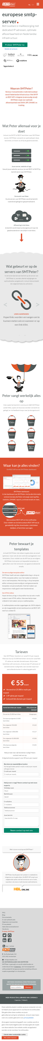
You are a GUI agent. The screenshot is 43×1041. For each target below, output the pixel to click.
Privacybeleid (6, 924)
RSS (7, 946)
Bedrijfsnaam (8, 794)
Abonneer (28, 987)
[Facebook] (9, 941)
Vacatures (5, 929)
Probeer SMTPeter (8, 931)
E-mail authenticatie (8, 920)
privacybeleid (28, 1018)
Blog (3, 915)
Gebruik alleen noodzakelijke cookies (15, 1034)
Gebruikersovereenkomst (10, 927)
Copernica (17, 967)
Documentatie (6, 917)
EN (33, 5)
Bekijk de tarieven (11, 49)
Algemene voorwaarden (10, 922)
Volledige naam (9, 788)
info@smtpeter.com (10, 960)
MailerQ (24, 1000)
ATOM (12, 946)
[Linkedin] (4, 941)
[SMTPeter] (9, 952)
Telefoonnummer (9, 807)
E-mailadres (8, 801)
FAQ (3, 912)
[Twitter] (4, 936)
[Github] (9, 936)
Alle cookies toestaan (10, 1037)
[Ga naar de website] (9, 57)
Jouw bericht (8, 815)
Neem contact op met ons (21, 830)
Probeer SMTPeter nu (14, 45)
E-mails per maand (10, 771)
